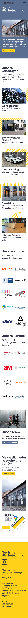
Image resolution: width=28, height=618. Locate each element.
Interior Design (11, 235)
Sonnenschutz (11, 137)
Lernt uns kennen (10, 443)
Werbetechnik (10, 105)
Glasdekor (8, 203)
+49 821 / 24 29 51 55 (14, 591)
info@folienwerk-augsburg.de (11, 594)
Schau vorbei (8, 474)
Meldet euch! (8, 50)
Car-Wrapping (10, 169)
